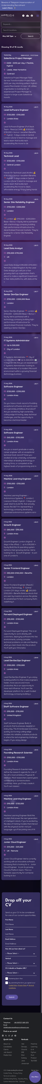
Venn (37, 1070)
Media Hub (8, 1055)
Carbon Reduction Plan (11, 1081)
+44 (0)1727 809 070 (21, 1022)
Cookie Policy (13, 985)
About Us (7, 1044)
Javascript (25, 1063)
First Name (9, 920)
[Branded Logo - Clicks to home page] (7, 15)
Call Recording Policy (10, 1079)
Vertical (8, 958)
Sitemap (22, 1081)
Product (34, 1058)
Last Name (9, 929)
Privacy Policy (22, 985)
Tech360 (34, 1061)
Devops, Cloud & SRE (24, 1049)
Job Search (8, 1052)
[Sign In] (32, 15)
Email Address (10, 939)
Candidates (8, 1047)
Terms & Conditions (10, 1076)
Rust (32, 1055)
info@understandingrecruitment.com (16, 1027)
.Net (22, 1044)
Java (23, 1061)
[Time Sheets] (23, 15)
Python (33, 1052)
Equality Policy (23, 1079)
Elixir (23, 1055)
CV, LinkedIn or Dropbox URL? (15, 968)
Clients (6, 1049)
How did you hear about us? (15, 949)
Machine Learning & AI (34, 1046)
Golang (24, 1058)
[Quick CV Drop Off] (27, 15)
